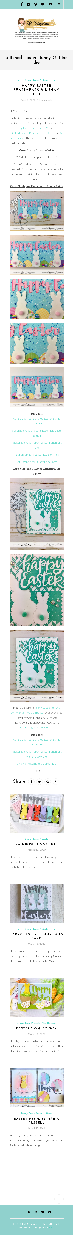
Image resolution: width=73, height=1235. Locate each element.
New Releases (49, 1023)
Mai (51, 1228)
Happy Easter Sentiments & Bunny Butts (37, 90)
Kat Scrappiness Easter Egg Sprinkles (36, 454)
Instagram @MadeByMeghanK (36, 727)
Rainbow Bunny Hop (37, 844)
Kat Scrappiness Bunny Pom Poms (36, 461)
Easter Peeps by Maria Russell (36, 1121)
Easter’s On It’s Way (36, 1028)
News (49, 1113)
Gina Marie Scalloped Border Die (36, 763)
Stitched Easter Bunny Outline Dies (31, 133)
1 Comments (45, 100)
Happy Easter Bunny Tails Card (36, 936)
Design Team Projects (36, 80)
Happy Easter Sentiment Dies (32, 128)
